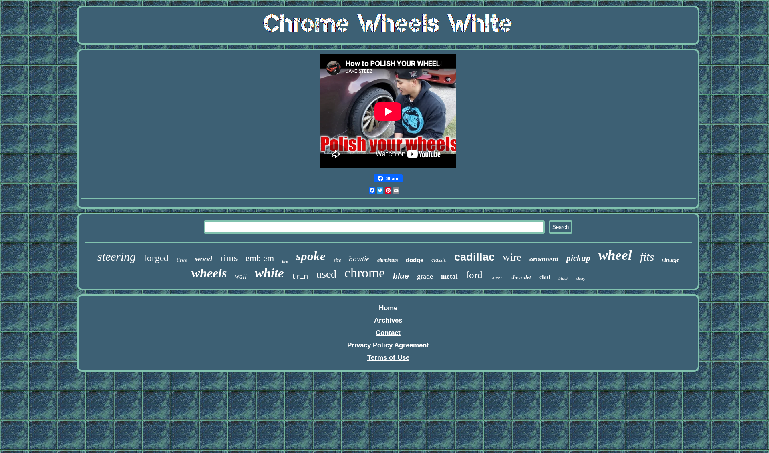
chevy (580, 278)
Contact (388, 333)
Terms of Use (388, 357)
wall (241, 276)
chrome (364, 272)
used (326, 274)
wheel (615, 255)
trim (300, 277)
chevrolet (521, 277)
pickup (578, 258)
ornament (543, 259)
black (563, 278)
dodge (414, 260)
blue (401, 276)
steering (116, 256)
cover (497, 277)
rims (229, 258)
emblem (260, 258)
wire (512, 257)
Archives (388, 320)
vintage (670, 260)
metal (449, 276)
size (337, 260)
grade (425, 276)
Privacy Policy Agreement (388, 345)
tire (285, 261)
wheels (209, 273)
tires (182, 260)
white (269, 273)
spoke (311, 256)
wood (203, 258)
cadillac (474, 257)
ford (474, 274)
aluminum (387, 260)
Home (388, 308)
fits (647, 256)
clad (544, 276)
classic (438, 260)
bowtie (359, 259)
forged (156, 258)
